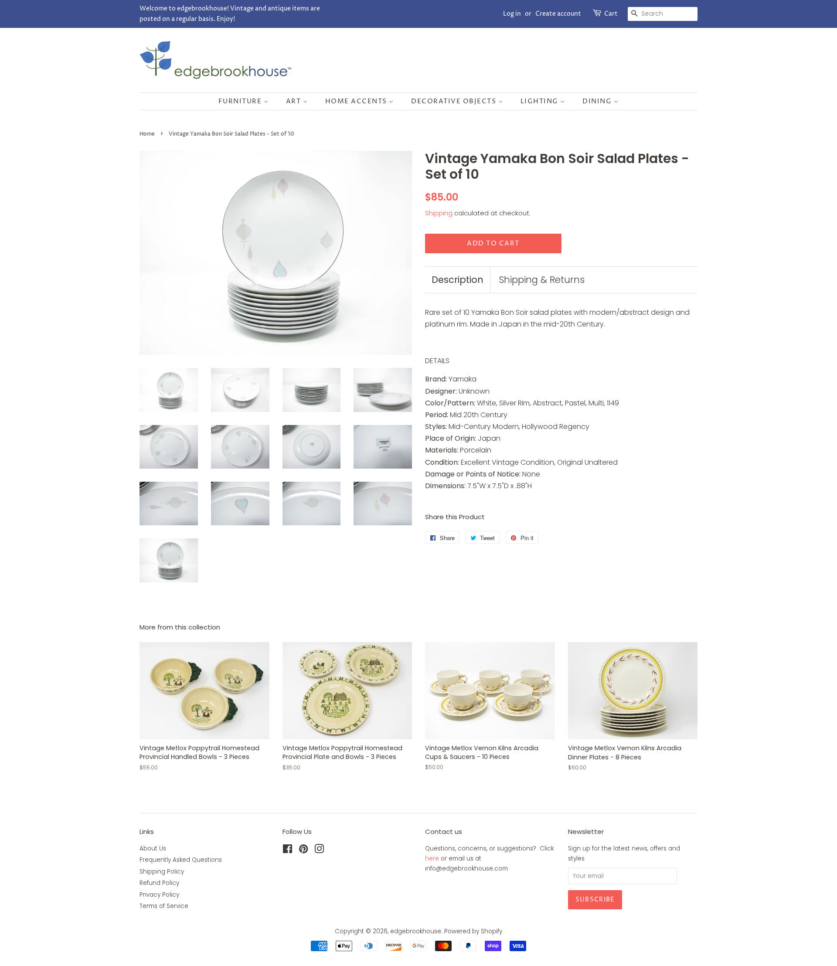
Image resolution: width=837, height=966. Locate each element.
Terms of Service (164, 906)
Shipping (439, 213)
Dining (598, 101)
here (432, 858)
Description (457, 279)
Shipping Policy (162, 871)
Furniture (241, 101)
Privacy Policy (159, 895)
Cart (611, 14)
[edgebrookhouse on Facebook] (287, 851)
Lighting (541, 101)
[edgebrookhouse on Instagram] (319, 851)
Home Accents (357, 101)
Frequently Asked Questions (181, 860)
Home (147, 134)
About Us (153, 848)
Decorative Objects (454, 101)
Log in (512, 14)
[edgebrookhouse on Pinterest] (303, 851)
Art (294, 101)
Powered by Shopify (473, 931)
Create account (558, 14)
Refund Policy (159, 883)
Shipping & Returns (542, 279)
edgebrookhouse (415, 931)
